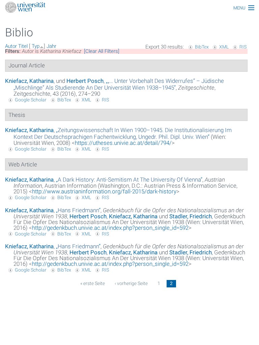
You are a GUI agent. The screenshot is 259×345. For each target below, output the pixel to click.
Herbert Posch (85, 80)
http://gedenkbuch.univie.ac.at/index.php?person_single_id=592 (110, 227)
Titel (23, 46)
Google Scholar (31, 99)
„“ (118, 84)
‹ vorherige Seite (131, 283)
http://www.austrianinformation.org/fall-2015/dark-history (104, 191)
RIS (243, 47)
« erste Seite (92, 283)
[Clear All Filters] (101, 51)
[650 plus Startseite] (129, 8)
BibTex (202, 47)
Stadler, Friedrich (190, 216)
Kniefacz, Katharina (29, 80)
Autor (11, 46)
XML (224, 47)
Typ (35, 46)
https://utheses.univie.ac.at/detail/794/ (123, 142)
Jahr (51, 46)
